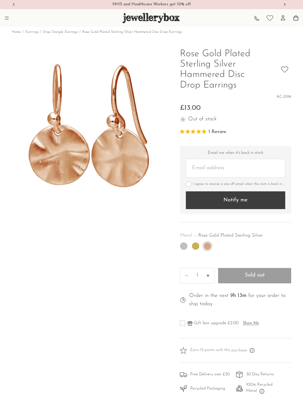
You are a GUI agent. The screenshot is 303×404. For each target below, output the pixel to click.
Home (16, 32)
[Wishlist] (269, 18)
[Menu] (7, 18)
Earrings (31, 32)
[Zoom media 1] (89, 126)
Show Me (251, 323)
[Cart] (295, 18)
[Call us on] (256, 18)
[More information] (252, 350)
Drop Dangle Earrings (60, 32)
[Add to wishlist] (284, 69)
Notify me (235, 200)
